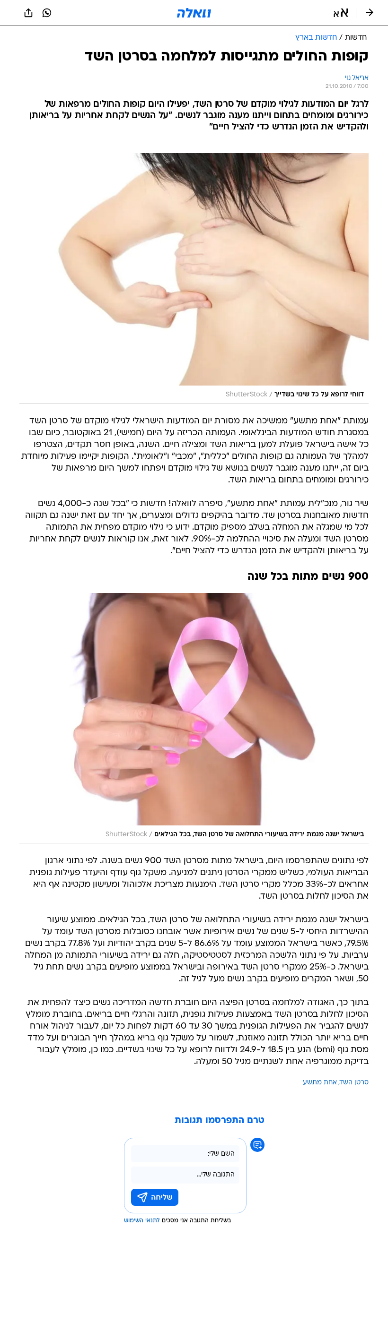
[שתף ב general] (28, 13)
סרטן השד (354, 1083)
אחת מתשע (320, 1083)
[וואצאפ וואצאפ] (47, 12)
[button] (341, 13)
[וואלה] (194, 12)
